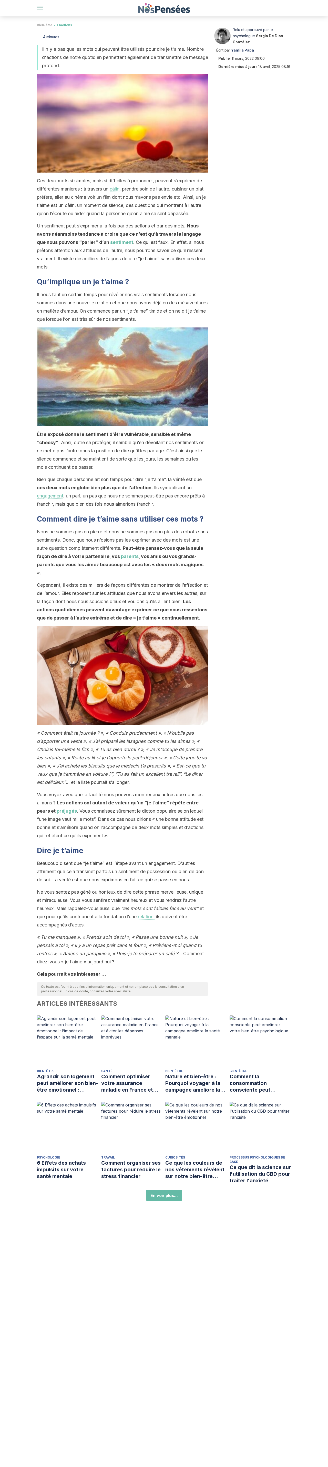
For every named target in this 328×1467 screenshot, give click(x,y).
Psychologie (48, 1157)
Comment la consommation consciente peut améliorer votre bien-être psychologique (256, 1083)
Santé (106, 1071)
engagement (50, 495)
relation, (146, 916)
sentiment (121, 242)
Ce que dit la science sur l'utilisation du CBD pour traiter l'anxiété (260, 1174)
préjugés (67, 811)
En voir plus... (164, 1195)
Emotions (64, 25)
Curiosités (175, 1157)
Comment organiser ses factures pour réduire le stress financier (131, 1169)
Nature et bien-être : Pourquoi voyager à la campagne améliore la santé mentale (192, 1083)
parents (130, 556)
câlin (114, 189)
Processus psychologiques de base (257, 1159)
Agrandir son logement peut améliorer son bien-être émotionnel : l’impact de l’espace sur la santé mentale (67, 1083)
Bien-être (44, 25)
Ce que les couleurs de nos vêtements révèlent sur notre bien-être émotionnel (194, 1170)
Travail (108, 1157)
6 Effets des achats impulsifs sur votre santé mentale (61, 1169)
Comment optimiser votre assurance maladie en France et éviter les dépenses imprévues (127, 1083)
